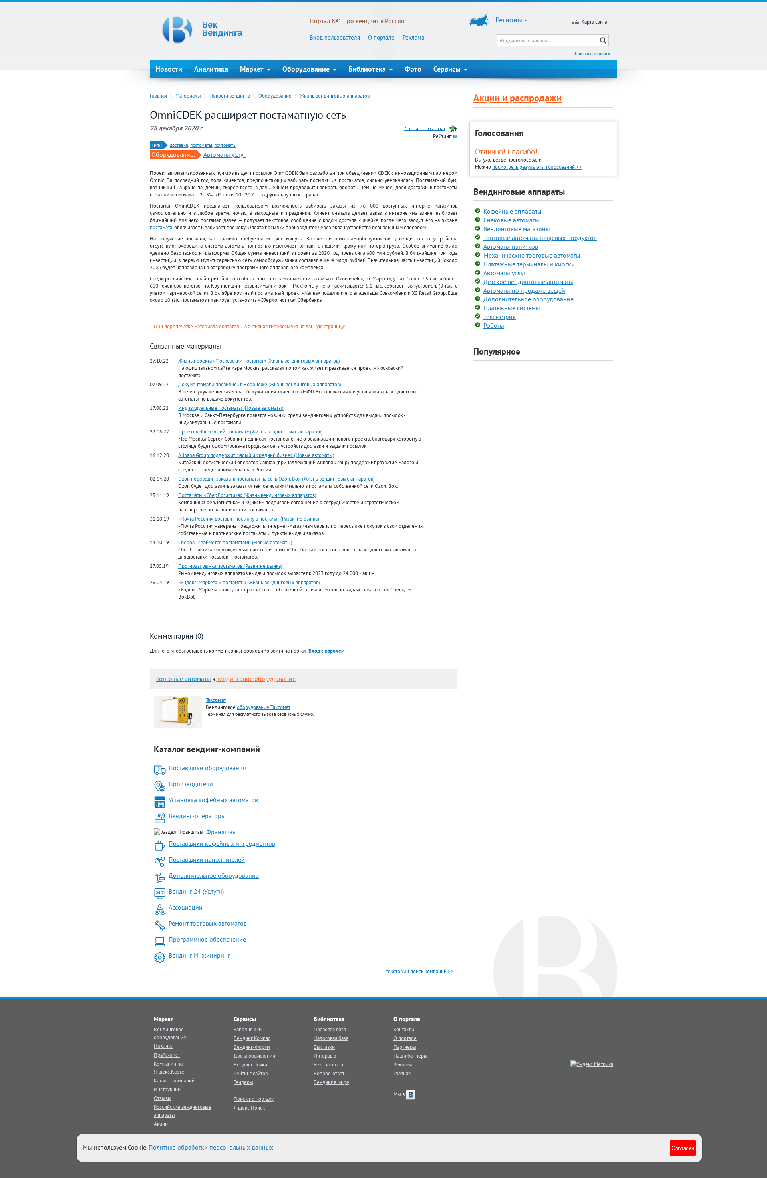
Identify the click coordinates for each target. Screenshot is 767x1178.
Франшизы (221, 832)
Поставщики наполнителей (207, 859)
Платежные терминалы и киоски (529, 264)
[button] (326, 650)
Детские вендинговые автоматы (528, 282)
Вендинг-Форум (252, 1046)
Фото (413, 69)
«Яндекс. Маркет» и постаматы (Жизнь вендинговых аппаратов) (249, 582)
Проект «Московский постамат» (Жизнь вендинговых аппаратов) (250, 431)
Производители (191, 784)
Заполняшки (248, 1029)
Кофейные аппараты (512, 211)
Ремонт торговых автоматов (208, 923)
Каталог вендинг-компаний (207, 749)
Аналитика (211, 69)
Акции (161, 1123)
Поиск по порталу (254, 1098)
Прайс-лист (167, 1054)
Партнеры (404, 1046)
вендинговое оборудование (256, 679)
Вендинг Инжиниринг (199, 955)
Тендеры (243, 1082)
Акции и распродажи (517, 98)
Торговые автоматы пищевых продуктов (540, 238)
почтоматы (225, 145)
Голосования (499, 132)
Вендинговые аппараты (519, 191)
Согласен (683, 1148)
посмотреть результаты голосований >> (537, 166)
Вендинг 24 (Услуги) (196, 891)
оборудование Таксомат (263, 707)
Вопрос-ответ (329, 1073)
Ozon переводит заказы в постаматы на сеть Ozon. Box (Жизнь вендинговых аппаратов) (276, 478)
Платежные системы (511, 308)
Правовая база (330, 1029)
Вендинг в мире (331, 1082)
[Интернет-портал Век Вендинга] (230, 30)
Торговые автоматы (183, 679)
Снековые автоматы (511, 220)
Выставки (324, 1046)
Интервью (325, 1055)
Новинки (163, 1046)
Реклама (413, 37)
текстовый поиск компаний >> (419, 971)
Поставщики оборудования (207, 768)
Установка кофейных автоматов (213, 800)
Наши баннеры (410, 1055)
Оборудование (307, 69)
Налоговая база (331, 1038)
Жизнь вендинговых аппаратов (335, 95)
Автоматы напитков (510, 246)
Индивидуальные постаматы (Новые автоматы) (231, 407)
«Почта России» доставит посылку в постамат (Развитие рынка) (248, 518)
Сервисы (448, 69)
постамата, (161, 227)
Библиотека (368, 69)
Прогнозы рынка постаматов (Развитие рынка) (230, 565)
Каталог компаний (174, 1080)
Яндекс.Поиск (249, 1107)
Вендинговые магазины (516, 229)
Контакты (403, 1029)
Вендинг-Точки (250, 1064)
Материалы (188, 95)
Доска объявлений (254, 1055)
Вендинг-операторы (197, 816)
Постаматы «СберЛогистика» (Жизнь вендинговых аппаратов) (247, 495)
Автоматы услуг (224, 154)
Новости (168, 69)
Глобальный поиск (592, 53)
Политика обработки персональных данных (211, 1147)
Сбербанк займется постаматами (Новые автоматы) (235, 542)
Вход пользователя (335, 37)
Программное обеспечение (207, 939)
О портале (381, 37)
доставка (179, 145)
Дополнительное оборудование (214, 875)
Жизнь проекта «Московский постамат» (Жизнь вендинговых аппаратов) (259, 360)
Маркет (253, 69)
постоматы (201, 145)
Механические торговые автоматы (531, 255)
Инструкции (167, 1089)
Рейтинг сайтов (251, 1073)
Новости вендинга (229, 95)
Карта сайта (594, 21)
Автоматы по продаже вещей (524, 290)
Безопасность (329, 1064)
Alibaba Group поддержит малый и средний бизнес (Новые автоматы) (256, 455)
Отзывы (162, 1098)
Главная (158, 95)
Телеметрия (499, 317)
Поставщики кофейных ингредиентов (222, 843)
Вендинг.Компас (252, 1038)
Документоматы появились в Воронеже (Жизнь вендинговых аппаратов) (259, 384)
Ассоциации (186, 907)
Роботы (493, 325)
